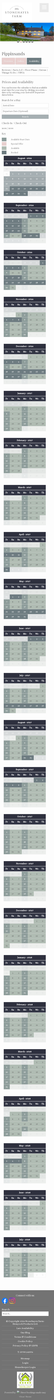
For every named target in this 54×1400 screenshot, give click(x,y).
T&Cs (21, 72)
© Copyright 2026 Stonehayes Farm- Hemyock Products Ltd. (25, 1322)
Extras (42, 70)
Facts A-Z (18, 70)
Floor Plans (31, 70)
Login (25, 1362)
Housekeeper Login (25, 1367)
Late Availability (25, 1328)
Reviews (6, 70)
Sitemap (25, 1358)
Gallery (21, 61)
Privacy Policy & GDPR (25, 1345)
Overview (8, 61)
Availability (34, 61)
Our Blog (25, 1332)
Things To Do (9, 72)
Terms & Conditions (25, 1337)
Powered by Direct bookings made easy (25, 1392)
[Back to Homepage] (17, 11)
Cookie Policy (25, 1341)
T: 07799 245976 (25, 1352)
